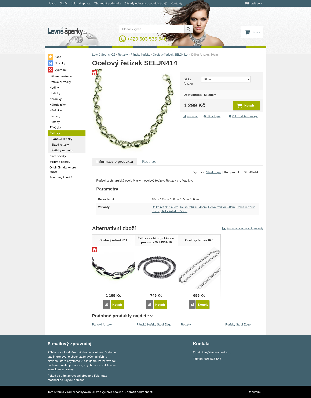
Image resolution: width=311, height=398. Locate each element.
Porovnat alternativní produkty (245, 228)
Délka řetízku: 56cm (174, 211)
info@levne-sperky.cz (216, 352)
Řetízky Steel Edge (238, 324)
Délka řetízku (188, 81)
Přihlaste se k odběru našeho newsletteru (75, 352)
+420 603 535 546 (147, 39)
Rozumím (254, 392)
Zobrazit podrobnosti (139, 392)
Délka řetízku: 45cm (193, 207)
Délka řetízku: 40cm (165, 207)
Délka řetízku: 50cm (221, 207)
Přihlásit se (252, 3)
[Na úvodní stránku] (67, 32)
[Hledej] (188, 29)
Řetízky (186, 324)
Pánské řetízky (102, 324)
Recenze (149, 162)
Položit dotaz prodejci (245, 116)
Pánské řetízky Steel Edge (154, 324)
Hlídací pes (213, 116)
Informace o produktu (114, 162)
